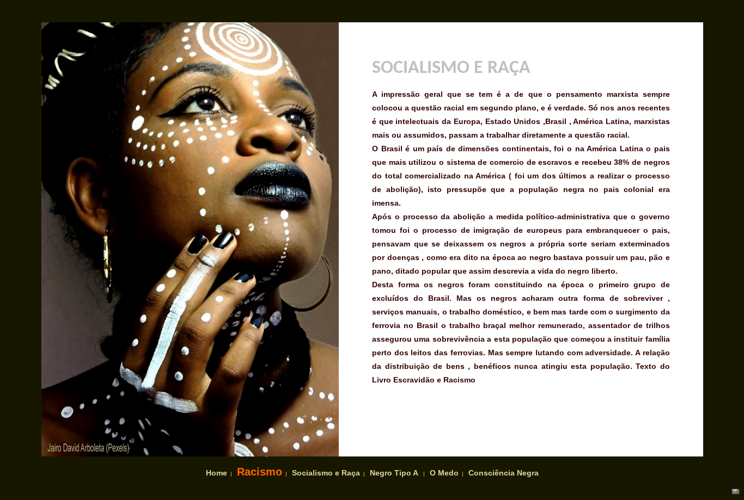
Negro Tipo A (394, 472)
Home (216, 472)
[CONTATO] (734, 492)
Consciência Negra (503, 472)
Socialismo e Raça (326, 472)
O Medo (444, 472)
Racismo (259, 472)
